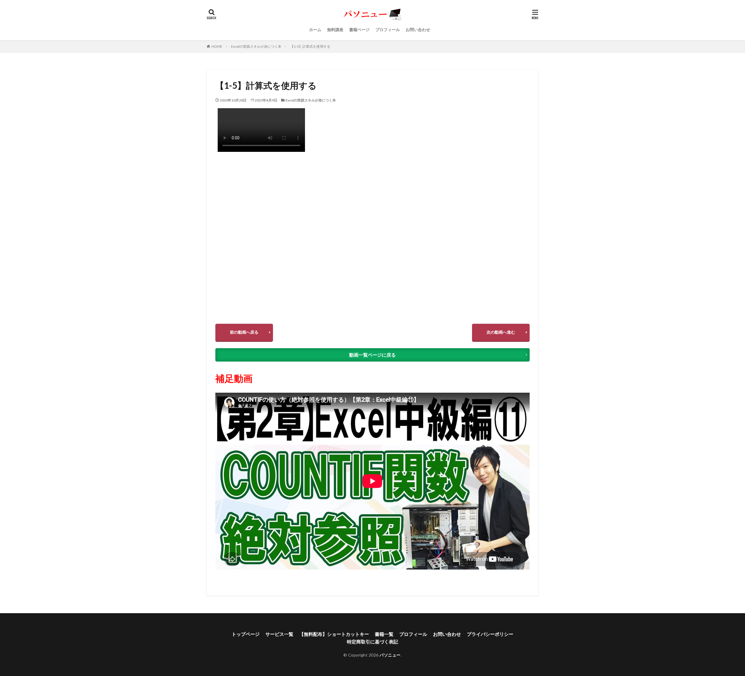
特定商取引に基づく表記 (372, 641)
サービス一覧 (279, 634)
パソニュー (390, 654)
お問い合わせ (418, 29)
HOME (217, 46)
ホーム (315, 29)
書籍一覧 (384, 634)
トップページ (246, 634)
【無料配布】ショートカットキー (334, 634)
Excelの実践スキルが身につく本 (256, 46)
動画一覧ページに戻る (372, 354)
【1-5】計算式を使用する (310, 46)
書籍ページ (359, 29)
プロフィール (387, 29)
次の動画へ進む (501, 332)
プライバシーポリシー (490, 634)
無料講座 (335, 29)
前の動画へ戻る (244, 332)
